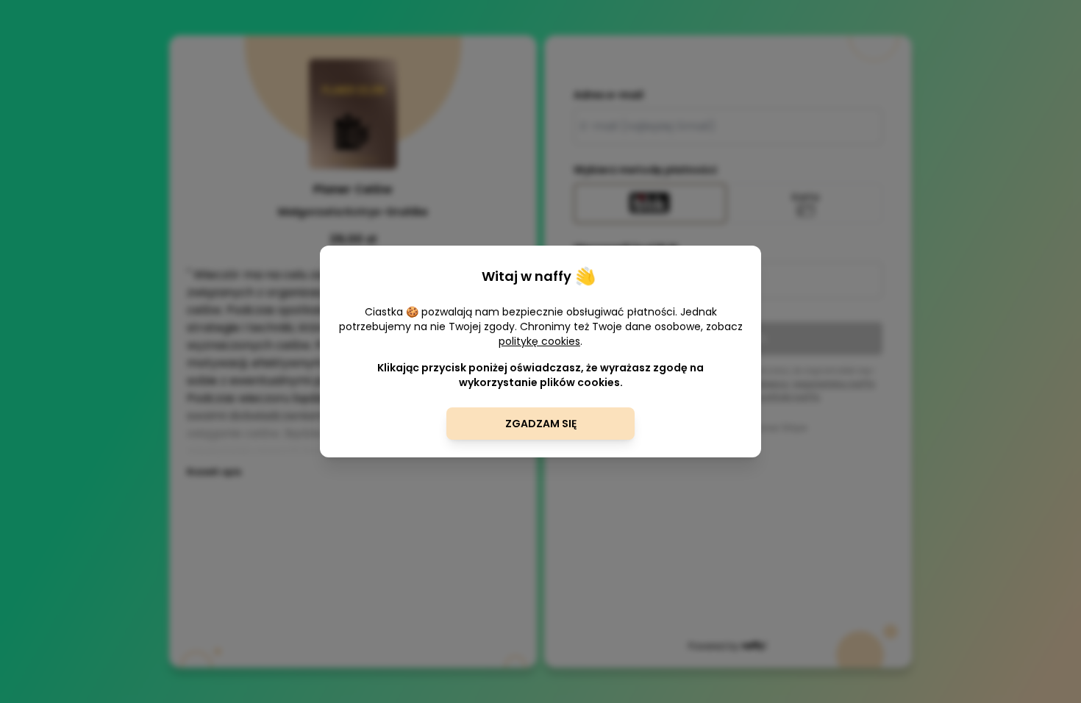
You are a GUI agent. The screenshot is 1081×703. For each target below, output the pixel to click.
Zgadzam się (541, 423)
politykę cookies (539, 341)
